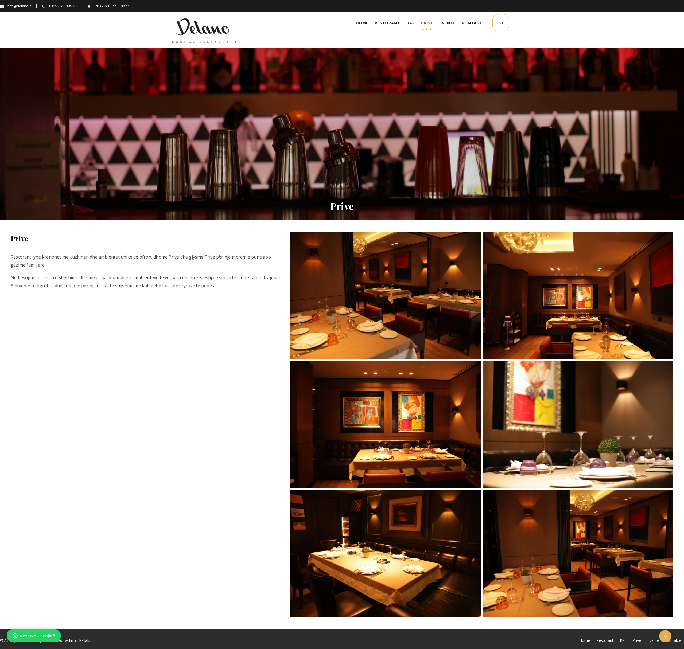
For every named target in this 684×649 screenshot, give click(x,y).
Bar (410, 22)
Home (362, 22)
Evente (447, 22)
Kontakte (473, 22)
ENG (500, 22)
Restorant (387, 22)
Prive (427, 22)
